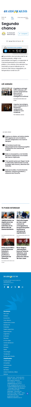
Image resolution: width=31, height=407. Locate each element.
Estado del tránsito (9, 356)
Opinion (6, 345)
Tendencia (7, 354)
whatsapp (22, 287)
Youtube (19, 287)
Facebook (4, 287)
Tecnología (7, 352)
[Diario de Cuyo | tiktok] (26, 11)
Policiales (6, 327)
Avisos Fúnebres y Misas (11, 372)
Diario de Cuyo (4, 18)
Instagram (8, 287)
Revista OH (7, 325)
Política (6, 316)
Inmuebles (7, 363)
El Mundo (6, 336)
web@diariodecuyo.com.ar (14, 383)
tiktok (12, 287)
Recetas (6, 338)
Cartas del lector (9, 343)
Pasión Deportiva (9, 329)
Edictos (6, 374)
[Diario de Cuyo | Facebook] (16, 11)
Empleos (6, 367)
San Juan (12, 18)
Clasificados (7, 361)
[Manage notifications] (27, 393)
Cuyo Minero (7, 320)
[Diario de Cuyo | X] (23, 11)
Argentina (6, 334)
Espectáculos (8, 331)
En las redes (7, 340)
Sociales (6, 347)
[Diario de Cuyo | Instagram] (20, 11)
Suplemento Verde (9, 322)
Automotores (7, 365)
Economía (7, 318)
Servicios (6, 370)
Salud (5, 349)
